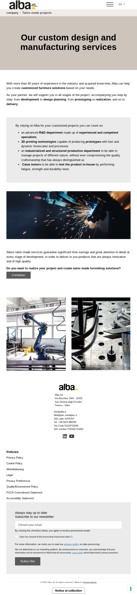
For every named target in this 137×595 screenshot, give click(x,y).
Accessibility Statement (20, 498)
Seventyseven (90, 582)
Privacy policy (14, 457)
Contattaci (18, 275)
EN (121, 4)
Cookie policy (14, 463)
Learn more (77, 552)
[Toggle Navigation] (110, 4)
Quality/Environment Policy (22, 486)
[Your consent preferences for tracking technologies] (130, 588)
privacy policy (71, 544)
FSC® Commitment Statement (24, 492)
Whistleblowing (15, 469)
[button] (126, 334)
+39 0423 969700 (67, 422)
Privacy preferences (18, 480)
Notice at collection (68, 590)
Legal (9, 474)
